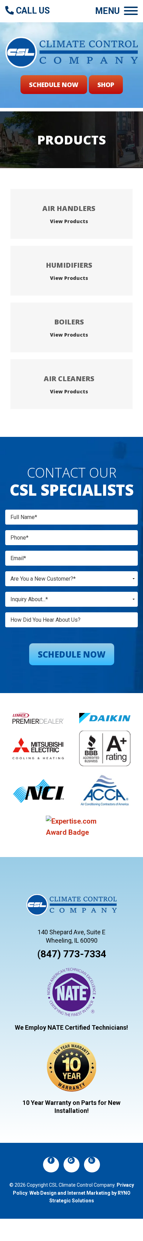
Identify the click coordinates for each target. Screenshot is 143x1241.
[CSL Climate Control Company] (71, 51)
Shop (106, 84)
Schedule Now (53, 84)
